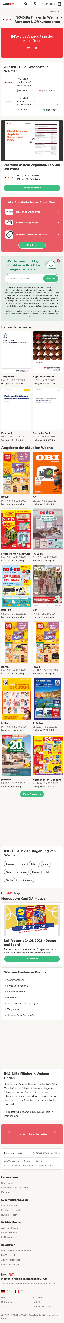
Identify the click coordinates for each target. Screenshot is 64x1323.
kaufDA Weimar (12, 1161)
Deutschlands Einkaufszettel (16, 1250)
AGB (3, 1306)
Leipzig (10, 864)
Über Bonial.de (8, 1183)
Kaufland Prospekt (10, 1210)
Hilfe (3, 1297)
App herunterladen (11, 1259)
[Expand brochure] (32, 140)
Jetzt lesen (32, 958)
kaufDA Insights (9, 1255)
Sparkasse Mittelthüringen (22, 1003)
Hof (47, 872)
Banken (39, 1161)
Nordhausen (25, 880)
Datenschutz (8, 1302)
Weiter (51, 278)
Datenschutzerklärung (46, 306)
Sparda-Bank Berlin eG (20, 1015)
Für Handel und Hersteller (14, 1187)
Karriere (5, 1192)
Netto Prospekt (9, 1232)
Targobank (13, 1009)
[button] (32, 156)
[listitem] (16, 358)
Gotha (9, 880)
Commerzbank (15, 979)
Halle (22, 864)
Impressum (38, 1297)
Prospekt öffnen (32, 187)
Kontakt (36, 1302)
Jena (45, 864)
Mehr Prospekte (32, 794)
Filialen (27, 1161)
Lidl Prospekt (7, 1237)
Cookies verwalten (41, 1306)
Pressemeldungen (10, 1264)
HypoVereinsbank (17, 985)
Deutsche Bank (16, 991)
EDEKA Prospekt (9, 1205)
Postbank (12, 997)
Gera (8, 872)
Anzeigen (54, 11)
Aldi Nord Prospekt (11, 1228)
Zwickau (21, 872)
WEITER (32, 48)
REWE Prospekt (9, 1214)
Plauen (35, 872)
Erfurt (34, 864)
